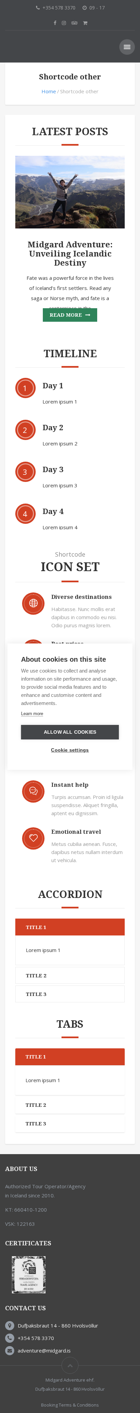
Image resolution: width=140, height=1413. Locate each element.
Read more (66, 315)
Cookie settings (70, 750)
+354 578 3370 (36, 1338)
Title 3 (36, 994)
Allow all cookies (70, 732)
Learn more (32, 713)
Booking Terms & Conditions (70, 1405)
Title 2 (36, 976)
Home (48, 91)
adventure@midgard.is (44, 1350)
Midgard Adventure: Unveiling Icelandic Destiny (70, 254)
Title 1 (36, 927)
